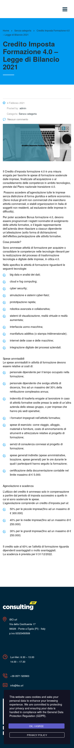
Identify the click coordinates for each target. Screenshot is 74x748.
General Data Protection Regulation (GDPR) (36, 714)
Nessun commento (17, 119)
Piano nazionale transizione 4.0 (36, 186)
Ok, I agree (36, 726)
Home (6, 30)
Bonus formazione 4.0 (40, 217)
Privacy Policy (37, 735)
